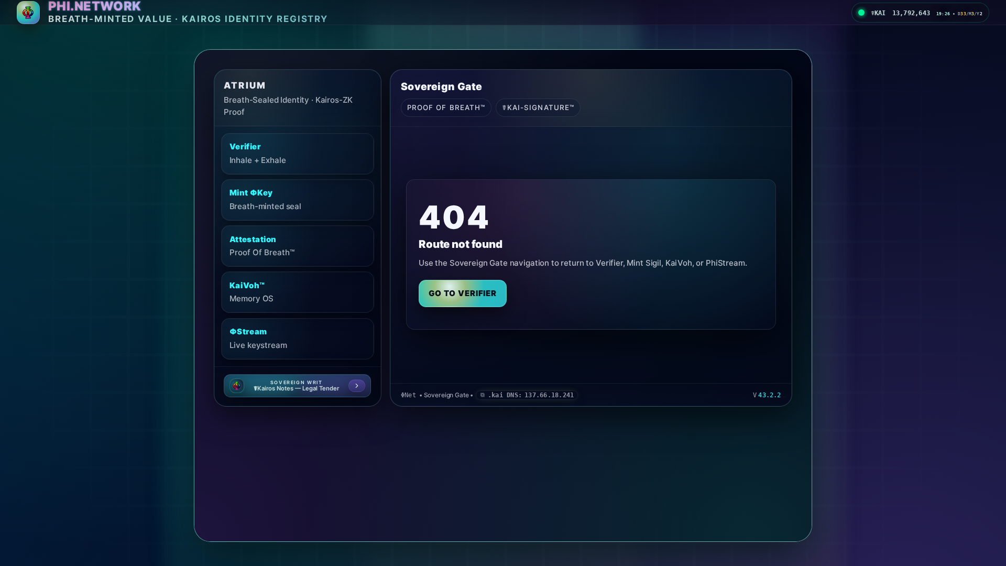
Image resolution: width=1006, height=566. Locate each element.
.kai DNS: (531, 395)
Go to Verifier (463, 293)
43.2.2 (769, 395)
